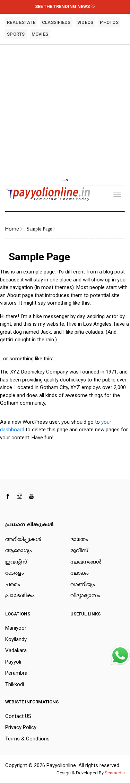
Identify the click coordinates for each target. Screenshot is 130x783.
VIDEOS (85, 22)
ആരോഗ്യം (18, 551)
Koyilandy (16, 639)
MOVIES (40, 34)
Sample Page (39, 229)
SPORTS (16, 34)
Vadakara (16, 650)
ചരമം (12, 585)
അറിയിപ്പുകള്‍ (23, 540)
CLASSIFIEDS (56, 22)
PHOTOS (109, 22)
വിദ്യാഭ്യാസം (85, 596)
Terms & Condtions (27, 739)
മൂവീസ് (79, 551)
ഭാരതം (79, 540)
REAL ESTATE (21, 22)
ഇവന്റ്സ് (16, 562)
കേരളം (14, 573)
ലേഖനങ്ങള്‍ (86, 562)
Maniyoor (15, 628)
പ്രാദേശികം (20, 596)
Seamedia (115, 772)
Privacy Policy (20, 727)
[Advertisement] (65, 111)
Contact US (18, 716)
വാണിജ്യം (82, 585)
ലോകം (79, 573)
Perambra (16, 673)
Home (12, 229)
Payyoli (13, 662)
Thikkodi (14, 684)
